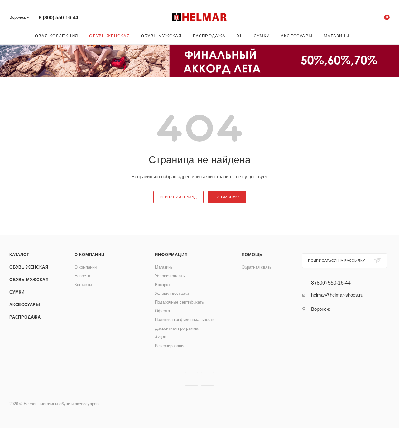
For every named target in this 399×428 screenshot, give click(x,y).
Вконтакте (191, 379)
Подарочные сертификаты (179, 302)
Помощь (252, 254)
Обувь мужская (28, 279)
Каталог (19, 254)
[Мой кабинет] (361, 18)
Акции (160, 337)
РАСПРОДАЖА (25, 317)
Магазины (164, 267)
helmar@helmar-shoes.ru (337, 295)
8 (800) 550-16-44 (58, 17)
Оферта (162, 311)
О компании (89, 254)
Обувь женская (28, 267)
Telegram (207, 379)
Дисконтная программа (176, 328)
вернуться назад (178, 197)
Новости (82, 276)
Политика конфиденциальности (184, 319)
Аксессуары (24, 304)
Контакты (83, 284)
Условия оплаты (170, 276)
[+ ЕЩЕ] (364, 36)
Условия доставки (172, 293)
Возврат (162, 284)
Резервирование (170, 345)
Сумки (17, 292)
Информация (171, 254)
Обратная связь (257, 267)
